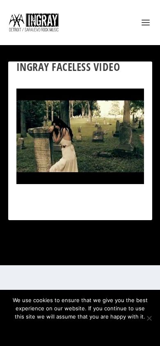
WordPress (121, 254)
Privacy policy (91, 330)
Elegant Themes (70, 254)
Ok (51, 330)
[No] (149, 318)
